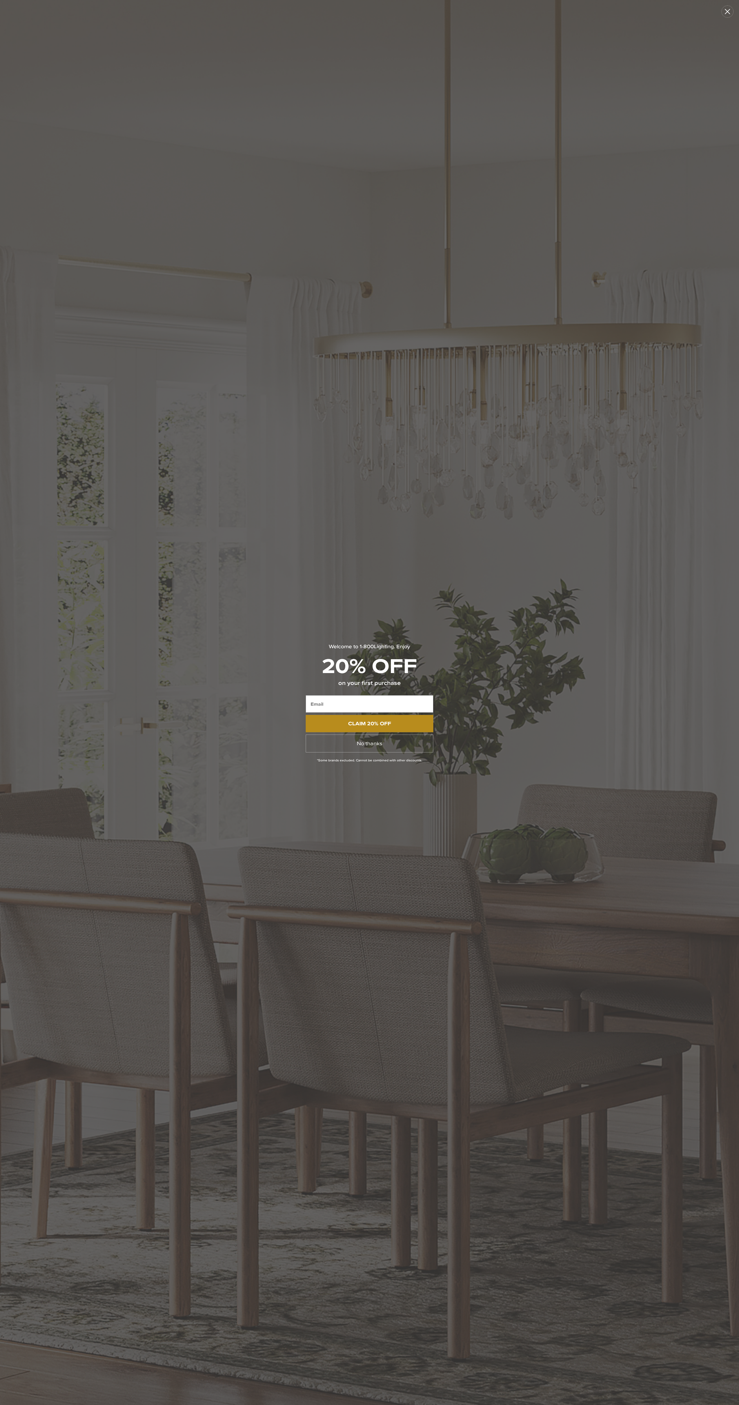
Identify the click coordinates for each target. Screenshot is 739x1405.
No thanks (369, 743)
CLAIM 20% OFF (369, 723)
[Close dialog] (727, 11)
